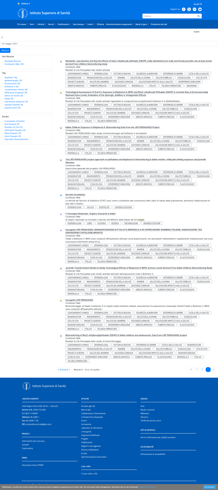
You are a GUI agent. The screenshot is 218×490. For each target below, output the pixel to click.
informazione (131, 223)
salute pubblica (164, 77)
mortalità (104, 207)
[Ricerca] (199, 16)
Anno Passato (13, 136)
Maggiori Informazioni (147, 487)
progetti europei (76, 81)
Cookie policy (27, 448)
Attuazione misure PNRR (32, 465)
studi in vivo (96, 117)
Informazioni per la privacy (33, 440)
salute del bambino (99, 81)
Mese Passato (13, 133)
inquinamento (94, 109)
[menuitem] (22, 24)
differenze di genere (16, 92)
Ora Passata (12, 124)
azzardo (101, 223)
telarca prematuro (171, 85)
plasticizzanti (13, 107)
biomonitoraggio (76, 117)
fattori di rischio (14, 95)
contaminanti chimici (16, 89)
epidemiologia (13, 80)
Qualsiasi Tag (11, 77)
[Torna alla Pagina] (2, 37)
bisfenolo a (12, 86)
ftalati (9, 98)
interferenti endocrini (16, 101)
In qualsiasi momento (15, 121)
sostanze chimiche (124, 81)
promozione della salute (99, 77)
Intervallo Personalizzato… (17, 139)
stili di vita (201, 77)
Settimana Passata (15, 130)
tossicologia (184, 77)
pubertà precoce (98, 85)
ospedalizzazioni (123, 207)
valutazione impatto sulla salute (156, 81)
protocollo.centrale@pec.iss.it (38, 424)
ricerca (115, 223)
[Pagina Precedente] (191, 369)
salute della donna (140, 77)
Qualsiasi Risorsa (13, 61)
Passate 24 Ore (14, 127)
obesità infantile (14, 104)
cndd (89, 223)
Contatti (25, 444)
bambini (121, 77)
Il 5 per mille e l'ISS (89, 473)
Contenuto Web (14, 64)
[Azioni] (18, 3)
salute (90, 207)
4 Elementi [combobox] (63, 369)
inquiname (192, 85)
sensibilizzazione (151, 223)
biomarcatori (12, 83)
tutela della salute (198, 73)
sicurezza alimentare (147, 73)
